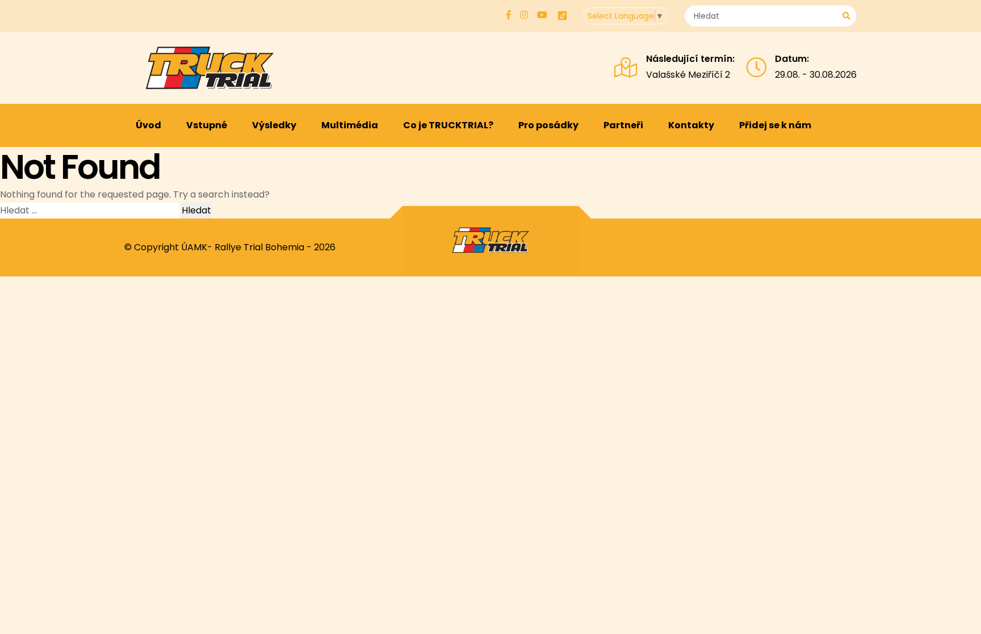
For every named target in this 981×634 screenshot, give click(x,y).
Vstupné (206, 125)
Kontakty (691, 125)
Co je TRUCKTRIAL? (448, 125)
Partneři (623, 125)
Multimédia (349, 125)
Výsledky (274, 125)
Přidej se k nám (775, 125)
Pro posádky (548, 125)
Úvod (148, 125)
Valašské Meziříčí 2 (688, 74)
